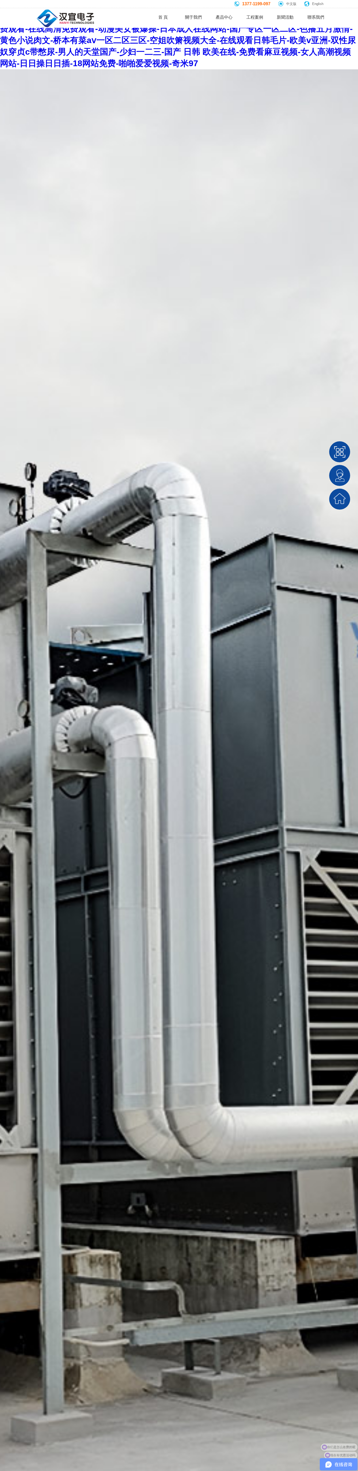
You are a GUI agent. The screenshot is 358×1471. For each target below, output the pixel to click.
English (317, 4)
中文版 (291, 4)
